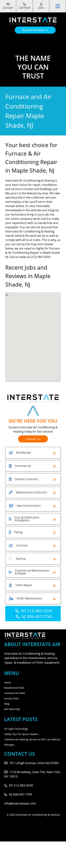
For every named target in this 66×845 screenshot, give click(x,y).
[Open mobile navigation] (57, 6)
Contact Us (33, 439)
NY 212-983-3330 (36, 610)
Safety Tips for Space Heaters (21, 734)
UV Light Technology (16, 728)
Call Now (24, 8)
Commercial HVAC (14, 693)
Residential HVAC (14, 687)
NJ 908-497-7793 (36, 616)
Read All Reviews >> (35, 30)
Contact (8, 8)
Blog (6, 703)
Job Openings (12, 709)
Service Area (11, 698)
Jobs (41, 8)
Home (7, 682)
